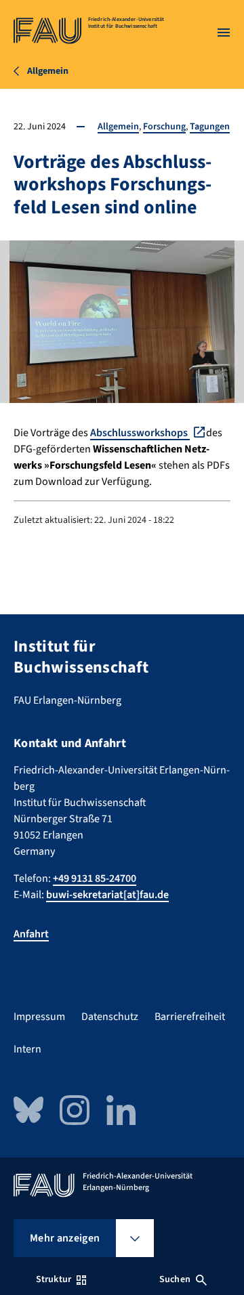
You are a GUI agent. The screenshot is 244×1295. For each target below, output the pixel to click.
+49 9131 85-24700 (94, 878)
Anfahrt (31, 934)
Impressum (39, 1016)
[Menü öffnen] (224, 32)
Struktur (53, 1279)
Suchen (174, 1279)
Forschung (164, 126)
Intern (27, 1049)
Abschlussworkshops (140, 432)
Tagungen (210, 126)
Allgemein (118, 126)
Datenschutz (109, 1016)
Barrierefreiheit (190, 1016)
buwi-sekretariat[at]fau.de (107, 894)
